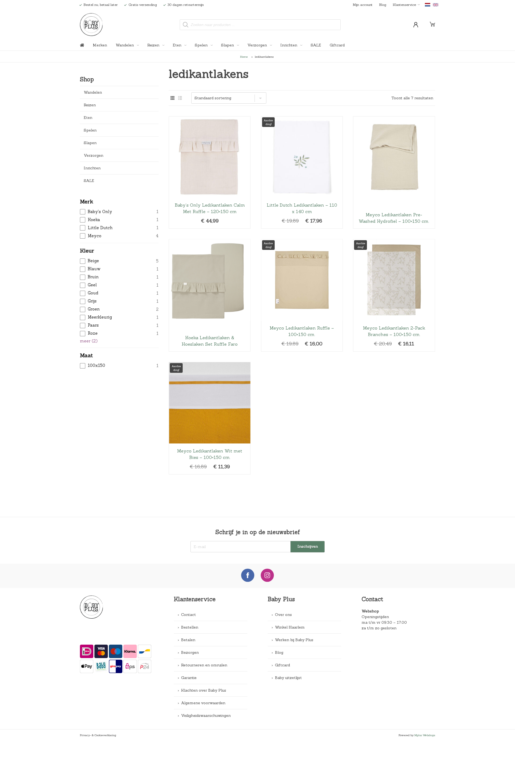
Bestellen (189, 627)
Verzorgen (257, 45)
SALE (316, 45)
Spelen (202, 45)
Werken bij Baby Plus (294, 639)
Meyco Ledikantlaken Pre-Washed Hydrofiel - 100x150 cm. (394, 172)
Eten (177, 45)
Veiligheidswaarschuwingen (206, 715)
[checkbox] (119, 212)
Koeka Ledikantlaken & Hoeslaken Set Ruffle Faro (209, 295)
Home (244, 57)
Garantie (189, 677)
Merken (100, 45)
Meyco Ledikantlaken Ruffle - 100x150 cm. (302, 295)
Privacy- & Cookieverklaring (98, 735)
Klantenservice (404, 4)
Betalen (188, 639)
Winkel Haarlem (290, 627)
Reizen (153, 45)
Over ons (283, 614)
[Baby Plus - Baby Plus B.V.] (91, 24)
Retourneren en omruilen (204, 665)
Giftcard (337, 45)
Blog (382, 4)
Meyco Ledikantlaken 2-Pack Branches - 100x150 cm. (394, 295)
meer (89, 341)
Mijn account (363, 4)
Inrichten (289, 45)
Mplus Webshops (424, 735)
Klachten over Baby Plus (203, 690)
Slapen (228, 45)
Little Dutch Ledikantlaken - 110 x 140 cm (302, 172)
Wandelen (125, 45)
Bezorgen (190, 652)
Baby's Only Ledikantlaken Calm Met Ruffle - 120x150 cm (209, 172)
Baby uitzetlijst (288, 677)
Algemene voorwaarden (203, 702)
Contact (188, 614)
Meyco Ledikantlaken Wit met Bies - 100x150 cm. (209, 418)
